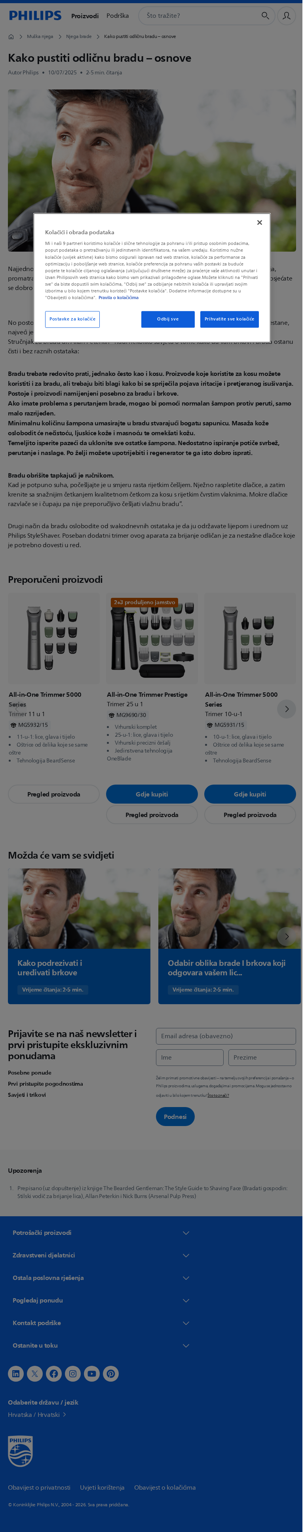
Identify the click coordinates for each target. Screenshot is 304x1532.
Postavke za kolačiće (70, 319)
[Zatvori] (257, 222)
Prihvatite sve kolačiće (226, 319)
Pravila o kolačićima (116, 297)
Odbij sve (164, 319)
